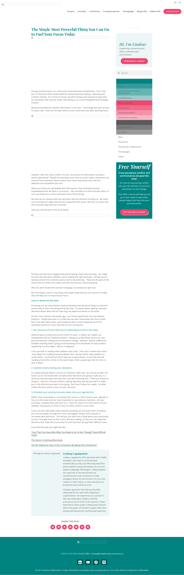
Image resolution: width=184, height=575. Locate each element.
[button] (52, 527)
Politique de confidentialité (129, 147)
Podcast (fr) (123, 142)
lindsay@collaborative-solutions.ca (107, 553)
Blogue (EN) (142, 11)
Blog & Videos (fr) (125, 103)
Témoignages (128, 11)
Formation (82, 11)
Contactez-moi (172, 11)
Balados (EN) (155, 11)
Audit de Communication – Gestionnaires (129, 92)
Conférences (94, 11)
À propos (71, 11)
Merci (120, 137)
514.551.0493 (83, 553)
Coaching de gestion (111, 11)
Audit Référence (125, 98)
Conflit (121, 122)
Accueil (121, 86)
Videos (121, 156)
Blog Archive (123, 107)
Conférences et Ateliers (127, 117)
